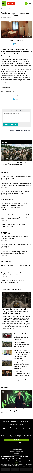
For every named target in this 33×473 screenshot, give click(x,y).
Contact (16, 453)
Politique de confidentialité (16, 447)
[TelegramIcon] (22, 428)
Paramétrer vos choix (16, 449)
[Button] (26, 3)
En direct (11, 3)
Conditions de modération (16, 451)
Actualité (6, 421)
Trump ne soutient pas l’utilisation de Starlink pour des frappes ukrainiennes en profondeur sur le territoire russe (22, 354)
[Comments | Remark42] (16, 121)
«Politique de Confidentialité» (14, 465)
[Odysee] (10, 428)
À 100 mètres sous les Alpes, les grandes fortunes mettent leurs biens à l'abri (16, 311)
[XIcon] (16, 428)
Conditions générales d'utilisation (16, 445)
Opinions (5, 233)
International (5, 88)
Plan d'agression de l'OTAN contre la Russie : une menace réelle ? (21, 344)
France (5, 172)
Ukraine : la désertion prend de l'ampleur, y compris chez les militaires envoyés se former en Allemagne (22, 364)
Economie (6, 262)
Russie (5, 423)
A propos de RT (16, 443)
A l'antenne (13, 424)
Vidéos (4, 388)
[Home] (4, 3)
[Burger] (30, 3)
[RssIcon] (28, 428)
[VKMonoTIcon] (4, 428)
